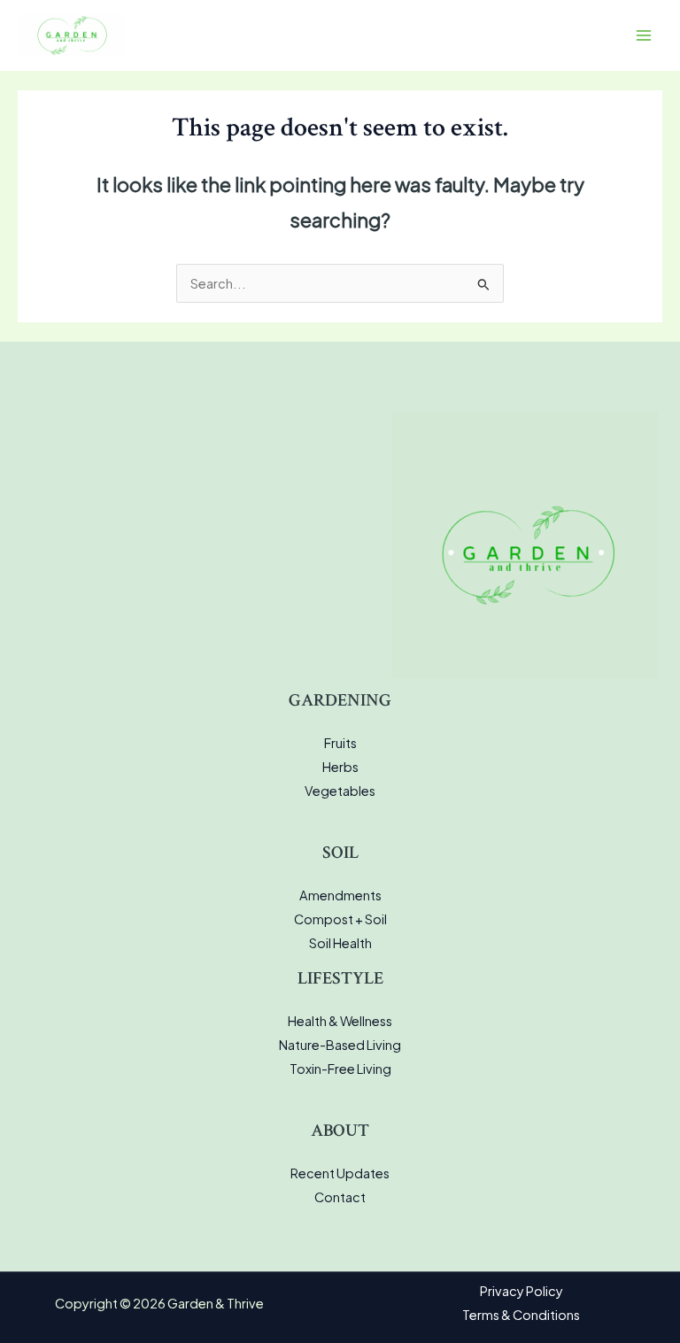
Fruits (340, 743)
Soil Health (340, 943)
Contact (340, 1197)
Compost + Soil (340, 919)
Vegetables (340, 791)
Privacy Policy (521, 1291)
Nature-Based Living (340, 1045)
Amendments (340, 895)
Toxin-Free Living (340, 1069)
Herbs (340, 767)
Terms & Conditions (521, 1315)
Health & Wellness (340, 1021)
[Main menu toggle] (643, 35)
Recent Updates (340, 1173)
